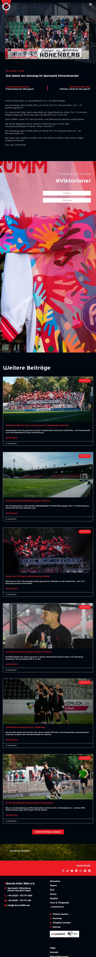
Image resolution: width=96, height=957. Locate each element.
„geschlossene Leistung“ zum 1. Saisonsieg (25, 727)
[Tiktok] (67, 870)
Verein (53, 894)
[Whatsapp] (80, 870)
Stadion (54, 898)
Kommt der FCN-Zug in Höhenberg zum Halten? (28, 576)
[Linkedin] (89, 870)
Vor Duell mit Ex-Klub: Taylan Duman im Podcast (29, 652)
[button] (90, 4)
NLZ (52, 890)
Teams (53, 885)
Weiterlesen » (12, 438)
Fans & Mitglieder (59, 903)
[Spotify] (85, 870)
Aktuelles (55, 881)
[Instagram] (63, 870)
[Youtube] (72, 870)
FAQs (53, 948)
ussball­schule (57, 907)
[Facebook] (76, 870)
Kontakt (54, 952)
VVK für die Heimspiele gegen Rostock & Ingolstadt (29, 803)
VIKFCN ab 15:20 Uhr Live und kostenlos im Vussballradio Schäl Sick (37, 425)
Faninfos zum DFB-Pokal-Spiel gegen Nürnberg (28, 501)
